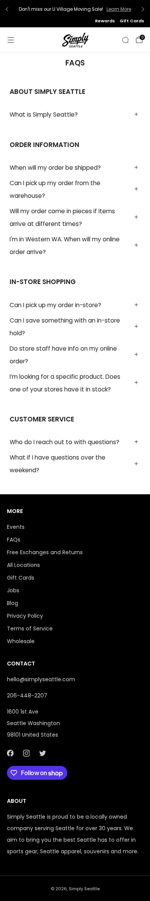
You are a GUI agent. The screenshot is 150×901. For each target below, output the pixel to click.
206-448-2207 (27, 695)
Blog (12, 603)
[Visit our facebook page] (10, 753)
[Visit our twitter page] (42, 753)
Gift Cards (132, 21)
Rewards (105, 21)
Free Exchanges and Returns (45, 552)
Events (16, 527)
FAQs (13, 539)
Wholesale (21, 641)
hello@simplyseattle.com (41, 679)
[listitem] (75, 9)
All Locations (23, 565)
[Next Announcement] (143, 9)
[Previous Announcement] (7, 9)
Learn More (119, 9)
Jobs (13, 590)
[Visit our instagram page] (26, 753)
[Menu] (11, 40)
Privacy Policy (25, 616)
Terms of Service (30, 628)
